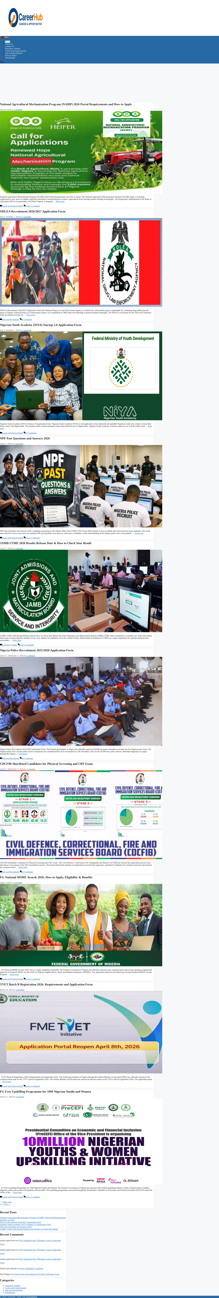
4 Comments (27, 319)
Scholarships (10, 58)
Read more (60, 201)
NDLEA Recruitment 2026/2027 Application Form (32, 211)
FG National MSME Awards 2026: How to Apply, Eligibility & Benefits (46, 877)
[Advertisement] (76, 82)
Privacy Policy (11, 55)
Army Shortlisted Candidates (32, 1268)
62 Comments (27, 758)
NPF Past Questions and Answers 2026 (25, 438)
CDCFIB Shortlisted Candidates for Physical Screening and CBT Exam (47, 763)
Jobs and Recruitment (13, 53)
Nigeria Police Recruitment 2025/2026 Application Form (37, 650)
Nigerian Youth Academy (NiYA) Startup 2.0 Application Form (41, 325)
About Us (9, 44)
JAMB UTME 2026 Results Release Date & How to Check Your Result (45, 543)
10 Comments (27, 872)
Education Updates (12, 49)
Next (8, 1204)
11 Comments (31, 433)
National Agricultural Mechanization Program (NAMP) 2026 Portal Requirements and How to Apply (66, 104)
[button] (2, 62)
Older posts (7, 1202)
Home (7, 42)
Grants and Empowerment (15, 51)
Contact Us (9, 46)
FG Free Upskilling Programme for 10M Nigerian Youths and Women (45, 1091)
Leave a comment (33, 206)
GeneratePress (31, 1297)
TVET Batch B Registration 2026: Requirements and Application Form (46, 984)
